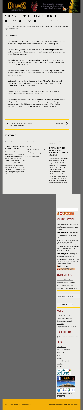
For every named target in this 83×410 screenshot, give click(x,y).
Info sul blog (60, 324)
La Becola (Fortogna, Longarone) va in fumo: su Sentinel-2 (15, 147)
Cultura (61, 142)
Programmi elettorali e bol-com (66, 327)
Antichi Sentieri (61, 347)
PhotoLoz (59, 364)
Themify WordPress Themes (70, 404)
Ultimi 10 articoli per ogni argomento (68, 288)
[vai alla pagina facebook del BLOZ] (66, 378)
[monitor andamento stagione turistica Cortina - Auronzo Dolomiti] (66, 270)
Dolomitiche (60, 352)
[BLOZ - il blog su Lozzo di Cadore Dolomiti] (42, 12)
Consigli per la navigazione (65, 318)
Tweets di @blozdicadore (64, 394)
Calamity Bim (60, 123)
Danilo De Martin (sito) (63, 350)
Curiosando (8, 142)
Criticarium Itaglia (26, 21)
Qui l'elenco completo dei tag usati (67, 337)
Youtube (59, 366)
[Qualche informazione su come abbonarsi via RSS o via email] (66, 214)
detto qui (58, 26)
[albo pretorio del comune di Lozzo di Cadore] (69, 214)
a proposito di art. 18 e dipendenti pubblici (30, 16)
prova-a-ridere (56, 21)
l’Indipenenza (15, 29)
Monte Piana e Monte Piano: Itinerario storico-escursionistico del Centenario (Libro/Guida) (58, 151)
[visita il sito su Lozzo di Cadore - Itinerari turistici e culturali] (66, 383)
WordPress (59, 404)
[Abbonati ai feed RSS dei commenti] (63, 214)
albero (29, 146)
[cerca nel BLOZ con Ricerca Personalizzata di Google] (72, 214)
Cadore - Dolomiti (53, 142)
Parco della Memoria (63, 361)
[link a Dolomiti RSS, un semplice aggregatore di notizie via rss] (57, 266)
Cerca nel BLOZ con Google (65, 280)
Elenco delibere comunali (64, 321)
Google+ (59, 358)
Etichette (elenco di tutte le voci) (66, 282)
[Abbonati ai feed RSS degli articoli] (58, 214)
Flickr (58, 355)
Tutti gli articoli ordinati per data (66, 285)
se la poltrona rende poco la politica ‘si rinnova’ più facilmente (21, 125)
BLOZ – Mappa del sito (63, 315)
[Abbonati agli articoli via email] (61, 214)
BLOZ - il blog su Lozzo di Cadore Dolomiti (17, 404)
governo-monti (48, 21)
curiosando (40, 21)
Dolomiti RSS (63, 266)
